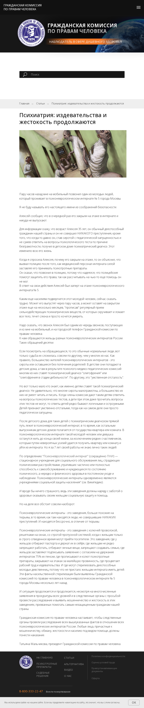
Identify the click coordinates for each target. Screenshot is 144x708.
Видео (68, 669)
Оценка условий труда (103, 662)
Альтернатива (74, 664)
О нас (68, 676)
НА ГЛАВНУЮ (44, 657)
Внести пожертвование (58, 691)
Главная (24, 103)
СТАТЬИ (69, 657)
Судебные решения (43, 674)
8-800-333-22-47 (31, 691)
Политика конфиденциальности (108, 656)
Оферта (95, 678)
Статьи (40, 103)
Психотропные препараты (46, 665)
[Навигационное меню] (138, 7)
